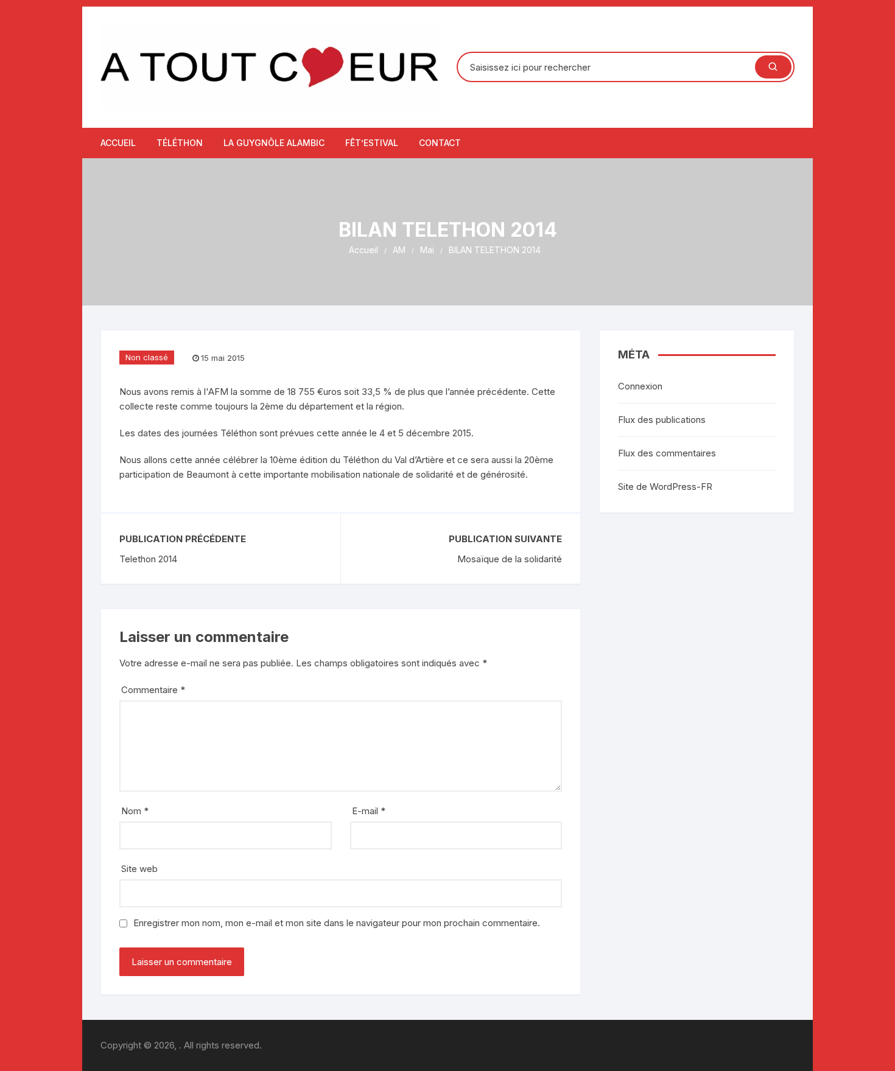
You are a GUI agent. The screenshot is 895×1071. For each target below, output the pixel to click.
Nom (135, 811)
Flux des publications (662, 419)
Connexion (640, 386)
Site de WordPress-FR (665, 486)
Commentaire (153, 690)
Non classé (146, 357)
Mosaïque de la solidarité (509, 559)
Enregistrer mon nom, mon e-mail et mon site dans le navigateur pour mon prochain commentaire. (336, 923)
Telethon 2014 (148, 559)
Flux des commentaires (667, 453)
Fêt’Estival (371, 143)
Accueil (118, 143)
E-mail (368, 811)
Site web (139, 868)
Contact (440, 143)
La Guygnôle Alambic (274, 143)
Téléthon (179, 143)
